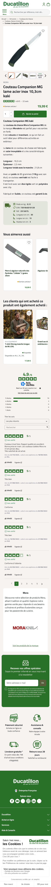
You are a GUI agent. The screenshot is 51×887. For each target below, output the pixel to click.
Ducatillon (6, 814)
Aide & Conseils (8, 830)
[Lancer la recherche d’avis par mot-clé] (47, 427)
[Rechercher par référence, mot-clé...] (12, 12)
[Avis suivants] (42, 584)
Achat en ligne (8, 819)
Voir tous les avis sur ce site (27, 393)
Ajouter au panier (32, 114)
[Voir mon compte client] (44, 4)
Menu (4, 14)
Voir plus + (9, 700)
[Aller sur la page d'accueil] (15, 4)
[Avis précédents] (11, 583)
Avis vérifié (11, 440)
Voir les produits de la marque (25, 645)
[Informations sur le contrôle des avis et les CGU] (40, 388)
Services (5, 825)
